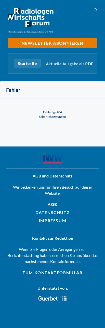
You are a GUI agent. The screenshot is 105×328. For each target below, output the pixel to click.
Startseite (27, 63)
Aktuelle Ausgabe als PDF (70, 63)
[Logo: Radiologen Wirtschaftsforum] (31, 20)
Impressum (52, 220)
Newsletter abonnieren (53, 43)
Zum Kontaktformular (52, 272)
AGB (52, 204)
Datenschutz (52, 212)
